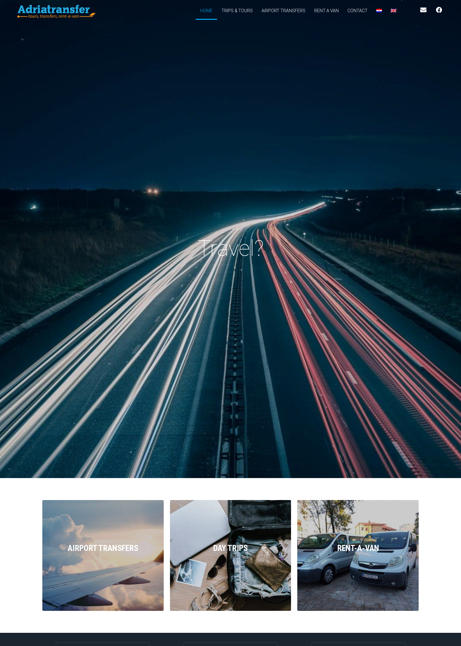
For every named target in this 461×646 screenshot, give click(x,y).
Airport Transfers (283, 10)
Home (206, 10)
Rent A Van (326, 10)
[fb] (439, 10)
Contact (357, 10)
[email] (423, 10)
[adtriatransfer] (56, 11)
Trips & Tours (237, 10)
